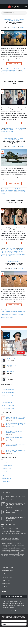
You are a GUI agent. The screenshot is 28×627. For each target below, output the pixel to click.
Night (13, 545)
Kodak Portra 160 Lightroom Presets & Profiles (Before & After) (15, 444)
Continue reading (14, 63)
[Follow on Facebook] (24, 7)
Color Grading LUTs (6, 533)
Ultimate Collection (9, 255)
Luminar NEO (10, 543)
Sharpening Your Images (7, 462)
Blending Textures (5, 471)
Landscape (4, 538)
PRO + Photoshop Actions (7, 408)
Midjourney (4, 545)
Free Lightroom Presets (14, 261)
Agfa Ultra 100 (17, 18)
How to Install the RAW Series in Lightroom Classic (14, 432)
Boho (23, 528)
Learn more (22, 617)
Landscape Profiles (10, 254)
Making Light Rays (6, 478)
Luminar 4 (21, 540)
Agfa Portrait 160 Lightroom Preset (14, 82)
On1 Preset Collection (19, 545)
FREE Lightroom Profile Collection (13, 251)
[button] (2, 6)
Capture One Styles (5, 531)
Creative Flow (13, 137)
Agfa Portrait (8, 137)
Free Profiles (11, 252)
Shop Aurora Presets (6, 577)
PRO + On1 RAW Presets (7, 405)
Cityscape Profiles (9, 249)
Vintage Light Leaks (6, 468)
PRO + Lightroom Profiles (7, 392)
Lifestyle (9, 538)
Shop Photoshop (5, 586)
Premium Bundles (14, 553)
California (15, 137)
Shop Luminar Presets (6, 573)
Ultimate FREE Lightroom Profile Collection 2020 (14, 201)
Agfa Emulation (9, 18)
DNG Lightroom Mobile (6, 536)
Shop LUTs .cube (5, 583)
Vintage (3, 557)
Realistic (17, 555)
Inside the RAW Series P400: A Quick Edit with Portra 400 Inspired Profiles (15, 418)
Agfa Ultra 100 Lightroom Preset (14, 23)
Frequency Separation (6, 465)
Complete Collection (19, 188)
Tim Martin (21, 27)
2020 (20, 248)
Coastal (18, 531)
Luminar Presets (17, 543)
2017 (3, 528)
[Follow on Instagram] (26, 7)
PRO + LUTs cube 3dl (6, 402)
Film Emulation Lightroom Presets (18, 128)
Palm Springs (20, 138)
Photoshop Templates (15, 550)
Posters (7, 553)
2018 (6, 528)
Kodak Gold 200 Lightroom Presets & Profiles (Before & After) (15, 438)
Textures (22, 555)
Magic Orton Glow (5, 475)
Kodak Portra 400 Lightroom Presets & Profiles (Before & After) (15, 451)
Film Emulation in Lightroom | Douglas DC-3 (14, 142)
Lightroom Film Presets (17, 71)
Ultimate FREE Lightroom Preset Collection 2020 (14, 264)
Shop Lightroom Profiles (7, 570)
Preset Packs (22, 553)
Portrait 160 (16, 79)
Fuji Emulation (17, 252)
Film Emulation (21, 68)
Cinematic (13, 531)
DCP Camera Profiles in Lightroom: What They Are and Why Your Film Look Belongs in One (16, 425)
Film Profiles (3, 251)
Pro (2, 555)
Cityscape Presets (9, 311)
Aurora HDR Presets (16, 528)
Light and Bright (15, 538)
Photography (11, 548)
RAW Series (11, 555)
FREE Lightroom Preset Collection (13, 312)
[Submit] (24, 12)
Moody (9, 545)
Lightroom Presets (9, 131)
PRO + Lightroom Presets (7, 389)
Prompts (6, 555)
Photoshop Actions (5, 550)
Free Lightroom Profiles (10, 248)
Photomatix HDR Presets (20, 548)
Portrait (22, 550)
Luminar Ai (4, 543)
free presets (11, 314)
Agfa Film (19, 129)
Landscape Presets (10, 316)
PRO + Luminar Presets (7, 395)
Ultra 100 (16, 20)
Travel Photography (14, 139)
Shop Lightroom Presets (7, 567)
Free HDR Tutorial (5, 481)
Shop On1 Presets (6, 580)
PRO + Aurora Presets (7, 399)
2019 (10, 528)
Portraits (3, 553)
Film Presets (3, 312)
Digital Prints (23, 533)
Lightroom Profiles (17, 254)
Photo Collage (4, 548)
